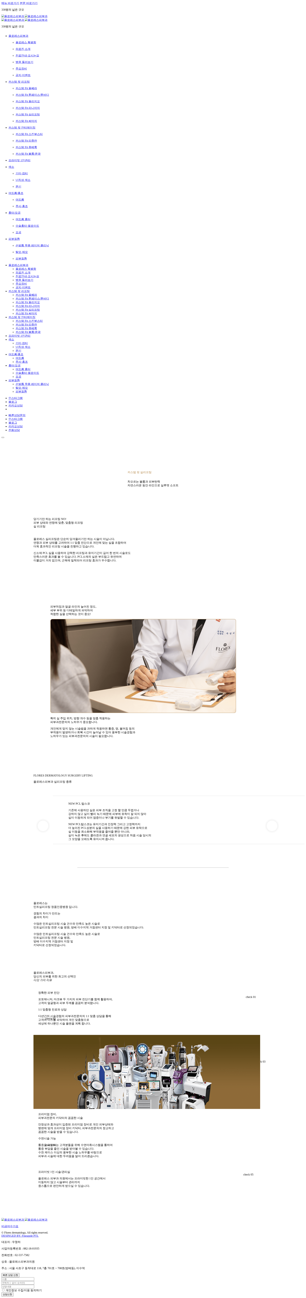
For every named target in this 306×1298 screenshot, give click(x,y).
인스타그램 (15, 398)
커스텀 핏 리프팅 (19, 291)
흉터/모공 (14, 365)
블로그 (12, 401)
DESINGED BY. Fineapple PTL (20, 1235)
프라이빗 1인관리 (19, 335)
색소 (11, 339)
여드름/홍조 (15, 354)
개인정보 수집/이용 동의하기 (24, 1290)
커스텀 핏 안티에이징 (21, 317)
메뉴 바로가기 (10, 3)
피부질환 (14, 380)
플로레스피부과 (18, 265)
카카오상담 (15, 405)
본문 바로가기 (29, 3)
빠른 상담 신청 (10, 1275)
